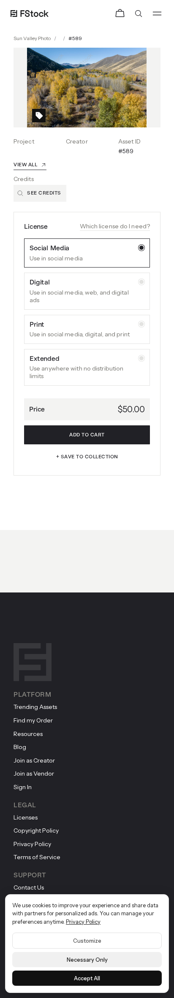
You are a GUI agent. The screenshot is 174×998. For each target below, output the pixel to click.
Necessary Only (87, 959)
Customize (87, 940)
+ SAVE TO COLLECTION (87, 457)
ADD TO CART (87, 435)
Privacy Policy (83, 921)
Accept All (87, 978)
